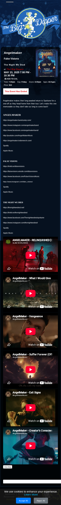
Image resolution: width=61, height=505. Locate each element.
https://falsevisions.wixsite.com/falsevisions (20, 171)
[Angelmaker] (47, 63)
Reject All (41, 500)
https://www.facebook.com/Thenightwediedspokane (23, 218)
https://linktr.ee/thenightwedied (15, 213)
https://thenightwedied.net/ (13, 208)
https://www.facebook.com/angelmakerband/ (20, 130)
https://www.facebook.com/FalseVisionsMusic (21, 176)
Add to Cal (12, 79)
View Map (7, 467)
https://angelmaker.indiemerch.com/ (17, 141)
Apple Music (8, 151)
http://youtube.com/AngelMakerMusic (18, 136)
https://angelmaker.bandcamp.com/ (17, 120)
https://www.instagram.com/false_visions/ (18, 182)
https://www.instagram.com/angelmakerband (21, 125)
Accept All (23, 500)
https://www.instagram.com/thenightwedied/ (20, 223)
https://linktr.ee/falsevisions (13, 166)
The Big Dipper (15, 69)
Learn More (31, 494)
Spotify (6, 146)
